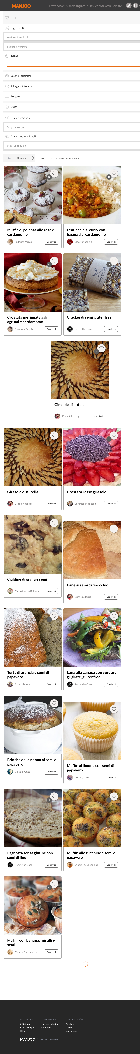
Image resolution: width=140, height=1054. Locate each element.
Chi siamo (25, 1024)
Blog (22, 1031)
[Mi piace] (114, 709)
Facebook (70, 1024)
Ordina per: (10, 157)
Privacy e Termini (49, 1039)
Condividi (51, 241)
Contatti (46, 1027)
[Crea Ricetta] (129, 5)
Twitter (69, 1027)
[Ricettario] (135, 5)
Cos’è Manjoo (27, 1027)
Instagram (71, 1031)
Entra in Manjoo (50, 1024)
